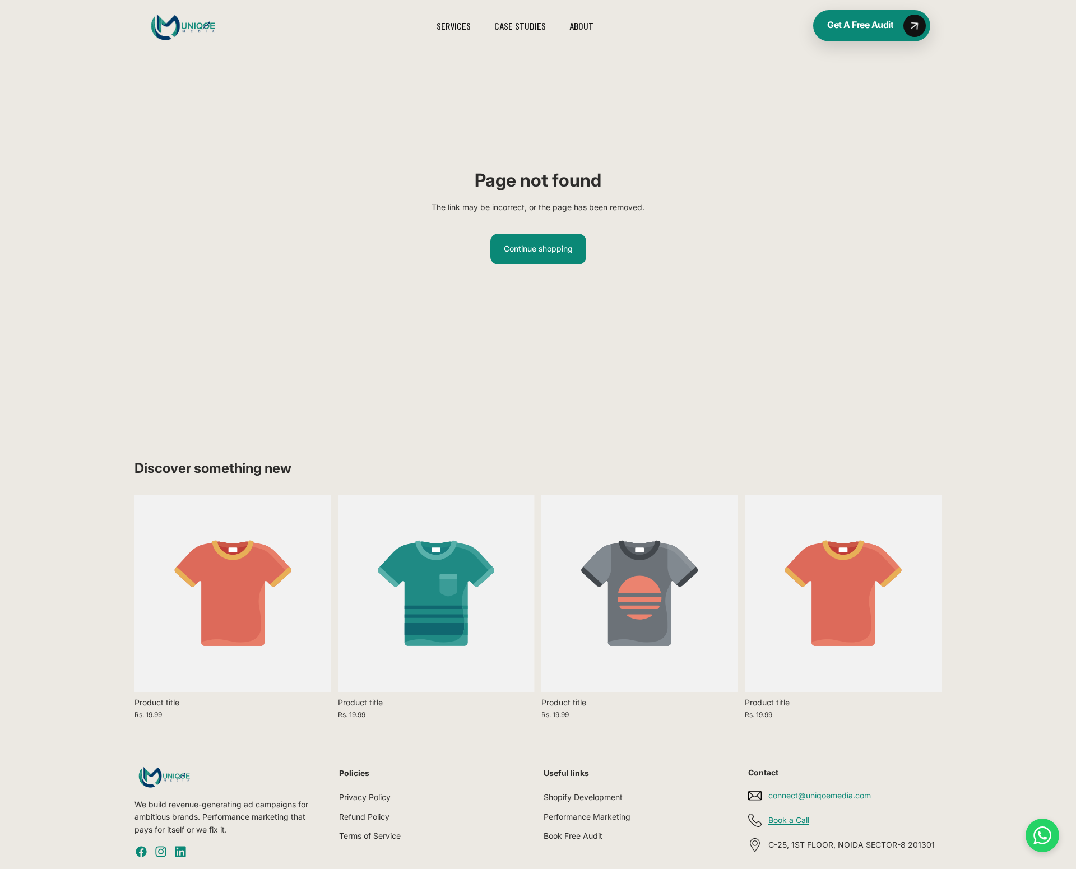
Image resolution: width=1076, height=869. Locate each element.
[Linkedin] (180, 851)
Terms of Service (370, 835)
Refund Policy (364, 816)
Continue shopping (538, 248)
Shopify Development (583, 797)
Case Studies (520, 26)
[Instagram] (161, 851)
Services (454, 26)
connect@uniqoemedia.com (819, 795)
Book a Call (788, 820)
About (581, 26)
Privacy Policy (365, 797)
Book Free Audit (573, 835)
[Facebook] (141, 851)
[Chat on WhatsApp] (1042, 835)
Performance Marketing (587, 816)
